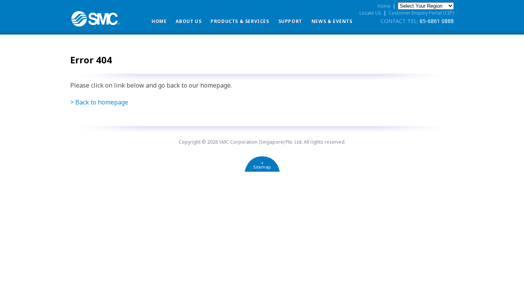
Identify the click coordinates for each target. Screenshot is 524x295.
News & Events (332, 21)
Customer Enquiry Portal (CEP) (421, 13)
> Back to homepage (99, 102)
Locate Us (370, 13)
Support (290, 21)
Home (159, 21)
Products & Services (240, 21)
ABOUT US (188, 21)
